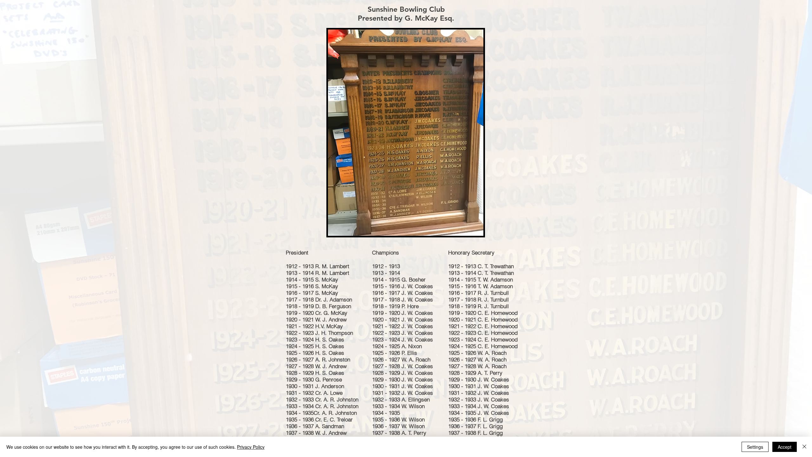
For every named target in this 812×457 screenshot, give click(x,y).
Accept (784, 447)
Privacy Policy (251, 447)
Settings (755, 447)
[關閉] (804, 447)
